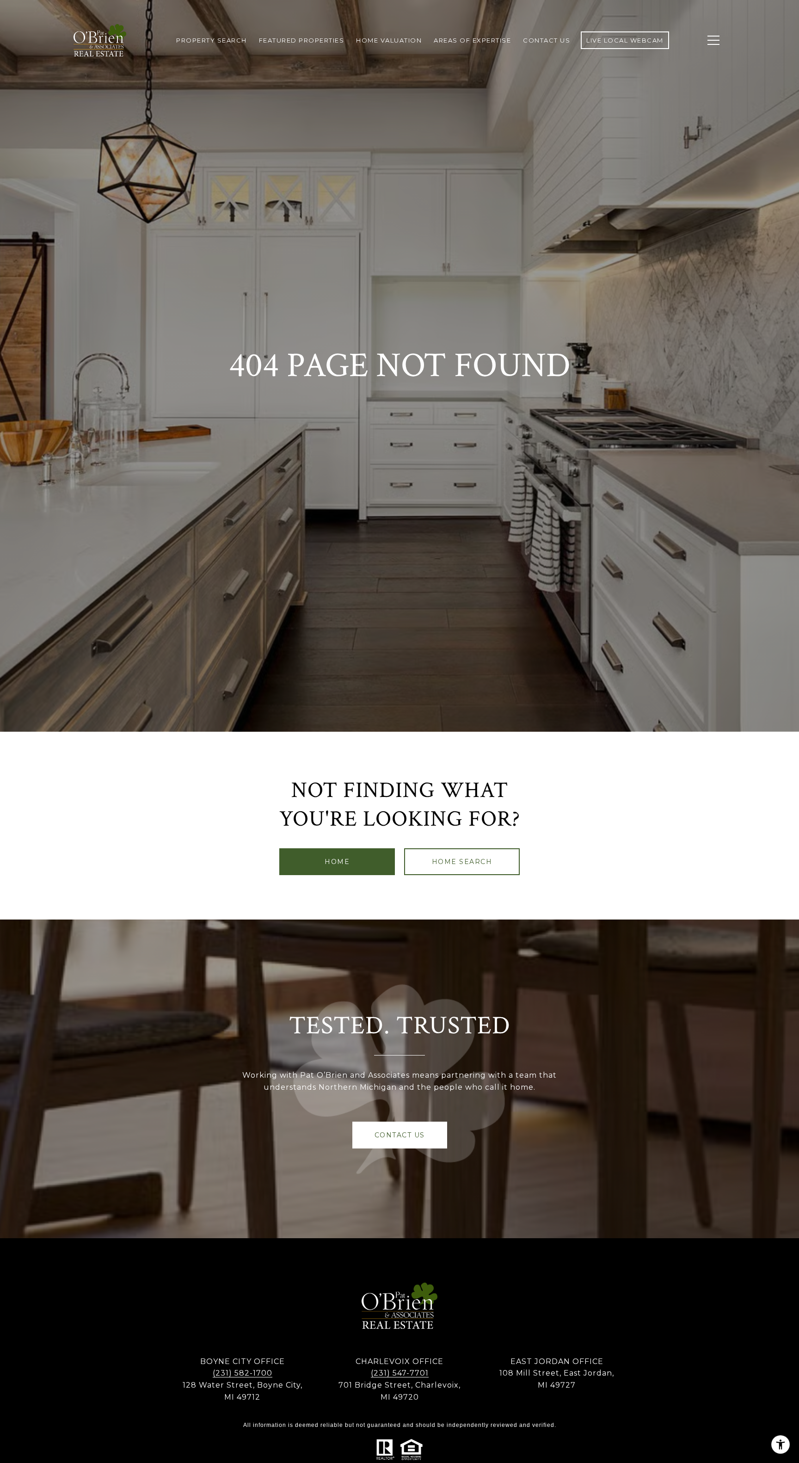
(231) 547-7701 (400, 1373)
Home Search (462, 862)
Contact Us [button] (400, 1135)
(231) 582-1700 (242, 1373)
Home (337, 862)
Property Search (211, 40)
